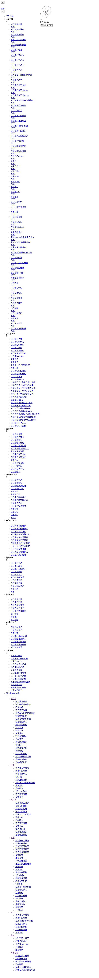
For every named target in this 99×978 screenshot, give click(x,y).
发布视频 (19, 786)
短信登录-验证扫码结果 (21, 406)
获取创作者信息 (22, 852)
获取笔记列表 (21, 702)
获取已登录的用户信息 (20, 408)
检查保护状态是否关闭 (25, 970)
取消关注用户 (21, 736)
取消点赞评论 (21, 754)
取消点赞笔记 (21, 748)
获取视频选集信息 (18, 486)
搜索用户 (14, 362)
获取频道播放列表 (18, 639)
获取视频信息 (16, 480)
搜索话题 (14, 368)
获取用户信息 (16, 503)
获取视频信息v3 (17, 489)
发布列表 (19, 826)
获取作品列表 (21, 896)
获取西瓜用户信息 (18, 555)
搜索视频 (14, 460)
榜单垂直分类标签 (18, 688)
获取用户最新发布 (18, 457)
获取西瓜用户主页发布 (20, 546)
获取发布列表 (21, 791)
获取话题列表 (21, 722)
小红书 (13, 699)
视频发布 (19, 817)
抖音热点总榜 (16, 670)
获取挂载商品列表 (23, 757)
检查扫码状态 (21, 771)
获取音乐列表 (21, 823)
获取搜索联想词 (17, 380)
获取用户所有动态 (18, 497)
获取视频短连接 (17, 463)
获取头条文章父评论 (19, 537)
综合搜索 (14, 512)
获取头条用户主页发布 (20, 543)
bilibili (13, 912)
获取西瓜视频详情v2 (19, 552)
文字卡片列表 (21, 901)
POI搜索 (18, 884)
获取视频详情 (16, 434)
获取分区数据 (21, 930)
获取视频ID (15, 472)
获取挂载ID (20, 875)
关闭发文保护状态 (23, 967)
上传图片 (19, 910)
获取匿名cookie (17, 356)
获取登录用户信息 (23, 961)
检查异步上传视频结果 (25, 783)
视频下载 (14, 492)
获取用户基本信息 (18, 446)
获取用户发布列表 (18, 645)
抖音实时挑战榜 (17, 667)
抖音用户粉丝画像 (18, 676)
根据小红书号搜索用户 (20, 365)
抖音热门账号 (16, 690)
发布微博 (19, 950)
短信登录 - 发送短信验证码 (22, 394)
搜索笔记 (14, 359)
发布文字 (19, 907)
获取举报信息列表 (23, 704)
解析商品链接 (21, 872)
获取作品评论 (21, 832)
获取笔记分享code (18, 423)
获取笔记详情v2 (17, 342)
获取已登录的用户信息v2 (21, 411)
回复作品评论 (21, 835)
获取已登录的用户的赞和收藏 (23, 417)
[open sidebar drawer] (2, 2)
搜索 (12, 592)
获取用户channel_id (19, 636)
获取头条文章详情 (18, 532)
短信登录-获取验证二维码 (21, 403)
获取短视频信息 (17, 586)
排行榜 (13, 518)
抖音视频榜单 (16, 685)
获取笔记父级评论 (18, 371)
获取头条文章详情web (20, 534)
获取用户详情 (16, 348)
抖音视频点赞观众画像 (20, 682)
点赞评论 (19, 751)
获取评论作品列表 (23, 887)
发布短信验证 (21, 878)
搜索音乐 (19, 777)
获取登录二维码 (22, 768)
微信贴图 (14, 953)
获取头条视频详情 (18, 526)
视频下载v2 (15, 494)
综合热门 (14, 515)
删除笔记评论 (21, 725)
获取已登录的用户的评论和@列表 (25, 414)
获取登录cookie (21, 944)
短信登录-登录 (17, 400)
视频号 (13, 800)
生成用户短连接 (17, 451)
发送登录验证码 (22, 846)
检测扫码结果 (21, 806)
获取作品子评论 (17, 608)
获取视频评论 (16, 440)
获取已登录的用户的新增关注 (23, 420)
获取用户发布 (16, 566)
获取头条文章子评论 (19, 540)
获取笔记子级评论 (18, 374)
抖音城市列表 (16, 661)
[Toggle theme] (2, 11)
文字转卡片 (20, 904)
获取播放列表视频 (18, 642)
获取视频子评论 (17, 443)
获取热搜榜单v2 (17, 469)
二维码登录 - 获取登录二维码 (23, 382)
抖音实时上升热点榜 (19, 659)
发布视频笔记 (21, 762)
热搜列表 (14, 589)
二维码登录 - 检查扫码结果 (22, 385)
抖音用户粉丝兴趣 (18, 679)
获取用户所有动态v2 (19, 500)
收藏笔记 (19, 739)
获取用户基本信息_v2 (20, 449)
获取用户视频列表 (18, 569)
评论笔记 (19, 728)
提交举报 (19, 707)
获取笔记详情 (16, 339)
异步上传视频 (21, 780)
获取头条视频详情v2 (19, 529)
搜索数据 (14, 509)
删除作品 (19, 898)
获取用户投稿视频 (18, 506)
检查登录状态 (21, 774)
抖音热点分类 (16, 656)
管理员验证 (20, 829)
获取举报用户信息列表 (25, 713)
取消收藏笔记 (21, 742)
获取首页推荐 (16, 377)
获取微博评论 (16, 575)
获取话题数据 (16, 583)
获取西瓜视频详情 (18, 549)
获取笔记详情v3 (17, 345)
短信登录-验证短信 (19, 397)
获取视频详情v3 (17, 437)
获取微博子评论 (17, 577)
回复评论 (19, 893)
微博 (12, 935)
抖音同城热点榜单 (18, 664)
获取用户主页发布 (18, 353)
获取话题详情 (16, 580)
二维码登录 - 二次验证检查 (22, 391)
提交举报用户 (21, 716)
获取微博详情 (16, 572)
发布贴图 (19, 964)
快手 (12, 765)
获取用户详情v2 (17, 351)
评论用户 (19, 730)
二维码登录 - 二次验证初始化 (23, 388)
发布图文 (19, 788)
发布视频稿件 (21, 927)
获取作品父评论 (17, 605)
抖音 (12, 838)
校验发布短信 (21, 881)
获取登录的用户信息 (24, 921)
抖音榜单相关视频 (18, 673)
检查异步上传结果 (23, 814)
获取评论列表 (21, 794)
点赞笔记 (19, 745)
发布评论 (19, 797)
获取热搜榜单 (16, 466)
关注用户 (19, 733)
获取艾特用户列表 (23, 719)
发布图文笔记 (21, 759)
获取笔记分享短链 (18, 426)
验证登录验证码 (22, 849)
